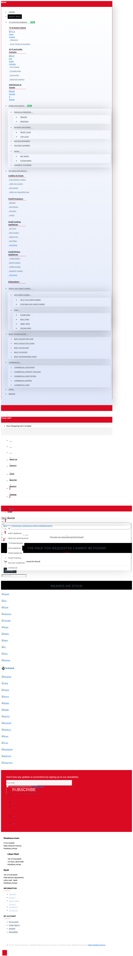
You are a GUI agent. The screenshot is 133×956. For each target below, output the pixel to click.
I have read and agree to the (26, 787)
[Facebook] (14, 793)
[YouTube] (14, 821)
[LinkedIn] (14, 813)
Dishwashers (13, 282)
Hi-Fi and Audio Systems (15, 50)
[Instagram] (14, 807)
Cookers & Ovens (16, 176)
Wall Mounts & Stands (15, 86)
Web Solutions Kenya (96, 945)
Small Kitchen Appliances (14, 253)
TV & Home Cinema (17, 28)
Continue (9, 570)
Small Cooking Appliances (14, 223)
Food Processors (15, 199)
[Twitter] (14, 800)
